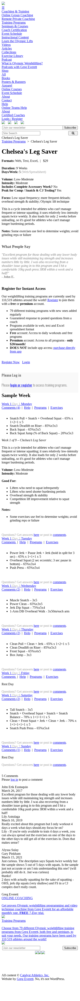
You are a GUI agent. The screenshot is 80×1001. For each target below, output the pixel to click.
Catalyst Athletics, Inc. (34, 975)
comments (59, 534)
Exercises (56, 407)
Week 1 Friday (16, 673)
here (36, 534)
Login (26, 362)
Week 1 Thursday (17, 629)
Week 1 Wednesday (19, 586)
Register (52, 300)
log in (14, 779)
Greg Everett (25, 979)
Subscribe (70, 127)
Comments (9, 542)
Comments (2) (11, 589)
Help (27, 407)
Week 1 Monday (17, 404)
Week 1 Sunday (16, 746)
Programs (40, 407)
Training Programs (14, 141)
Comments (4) (11, 407)
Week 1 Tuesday (17, 538)
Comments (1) (11, 750)
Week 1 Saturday (17, 695)
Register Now (11, 362)
